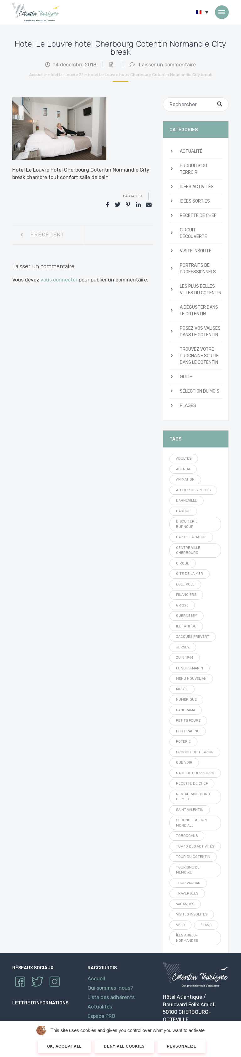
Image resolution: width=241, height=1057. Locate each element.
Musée (182, 689)
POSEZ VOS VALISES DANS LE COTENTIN (200, 332)
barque (183, 511)
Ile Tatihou (186, 626)
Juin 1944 (184, 658)
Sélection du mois (199, 391)
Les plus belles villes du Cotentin (200, 290)
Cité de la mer (189, 574)
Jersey (183, 647)
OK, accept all (64, 1046)
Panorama (185, 710)
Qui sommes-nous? (110, 988)
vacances (185, 904)
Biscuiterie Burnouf (187, 524)
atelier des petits (193, 490)
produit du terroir (195, 752)
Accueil (36, 74)
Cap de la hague (191, 537)
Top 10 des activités (195, 846)
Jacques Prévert (192, 637)
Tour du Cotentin (193, 857)
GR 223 (182, 605)
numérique (186, 700)
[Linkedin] (138, 204)
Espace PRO (101, 1016)
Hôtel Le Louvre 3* (65, 74)
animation (185, 479)
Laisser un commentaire (167, 65)
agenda (183, 469)
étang (206, 925)
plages (188, 405)
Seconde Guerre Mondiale (192, 823)
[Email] (148, 204)
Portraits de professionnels (198, 269)
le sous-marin (189, 668)
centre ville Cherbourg (188, 550)
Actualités (100, 1007)
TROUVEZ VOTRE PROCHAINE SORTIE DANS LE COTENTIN (199, 356)
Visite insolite (196, 251)
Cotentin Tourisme (35, 12)
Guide (186, 376)
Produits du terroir (193, 169)
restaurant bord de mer (193, 797)
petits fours (188, 721)
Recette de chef (198, 215)
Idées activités (197, 186)
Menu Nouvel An (191, 679)
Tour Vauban (188, 883)
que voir (184, 763)
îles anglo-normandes (187, 938)
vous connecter (59, 280)
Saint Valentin (189, 810)
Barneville (186, 500)
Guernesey (186, 616)
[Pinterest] (128, 204)
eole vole (185, 584)
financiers (186, 595)
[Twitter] (117, 204)
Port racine (187, 731)
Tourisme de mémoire (188, 870)
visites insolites (191, 914)
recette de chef (192, 783)
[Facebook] (107, 204)
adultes (183, 458)
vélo (180, 925)
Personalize (181, 1046)
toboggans (187, 836)
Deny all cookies (124, 1046)
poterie (183, 742)
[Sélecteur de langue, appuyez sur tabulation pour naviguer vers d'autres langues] (202, 12)
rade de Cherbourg (195, 773)
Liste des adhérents (111, 997)
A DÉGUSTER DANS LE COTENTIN (199, 311)
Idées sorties (195, 201)
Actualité (191, 151)
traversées (187, 893)
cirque (182, 563)
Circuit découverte (193, 233)
